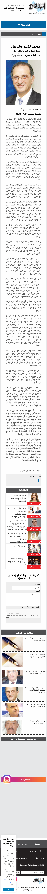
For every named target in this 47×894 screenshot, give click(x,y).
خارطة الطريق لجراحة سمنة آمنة (24, 514)
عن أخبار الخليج (37, 851)
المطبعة (40, 858)
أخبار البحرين (22, 844)
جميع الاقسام (22, 858)
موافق (8, 889)
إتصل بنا (19, 851)
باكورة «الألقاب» (20, 546)
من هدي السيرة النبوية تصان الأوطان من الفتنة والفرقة (24, 539)
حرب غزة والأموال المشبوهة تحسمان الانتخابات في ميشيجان (35, 690)
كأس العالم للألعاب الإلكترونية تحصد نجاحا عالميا (16, 562)
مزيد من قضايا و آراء (23, 739)
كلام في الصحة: (18, 498)
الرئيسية (38, 844)
